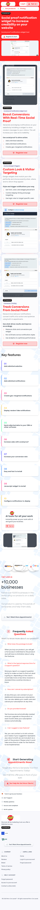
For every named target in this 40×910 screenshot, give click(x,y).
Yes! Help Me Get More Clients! (21, 783)
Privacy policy (5, 869)
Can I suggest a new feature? (18, 728)
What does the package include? (19, 644)
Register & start (11, 36)
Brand (3, 862)
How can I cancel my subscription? (20, 689)
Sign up (34, 4)
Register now (21, 153)
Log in (23, 4)
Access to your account (9, 882)
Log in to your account (27, 859)
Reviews (4, 859)
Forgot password (25, 862)
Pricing (22, 8)
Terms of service (6, 866)
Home (22, 856)
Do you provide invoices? (16, 709)
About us (4, 856)
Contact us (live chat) (8, 886)
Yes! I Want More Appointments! (19, 617)
